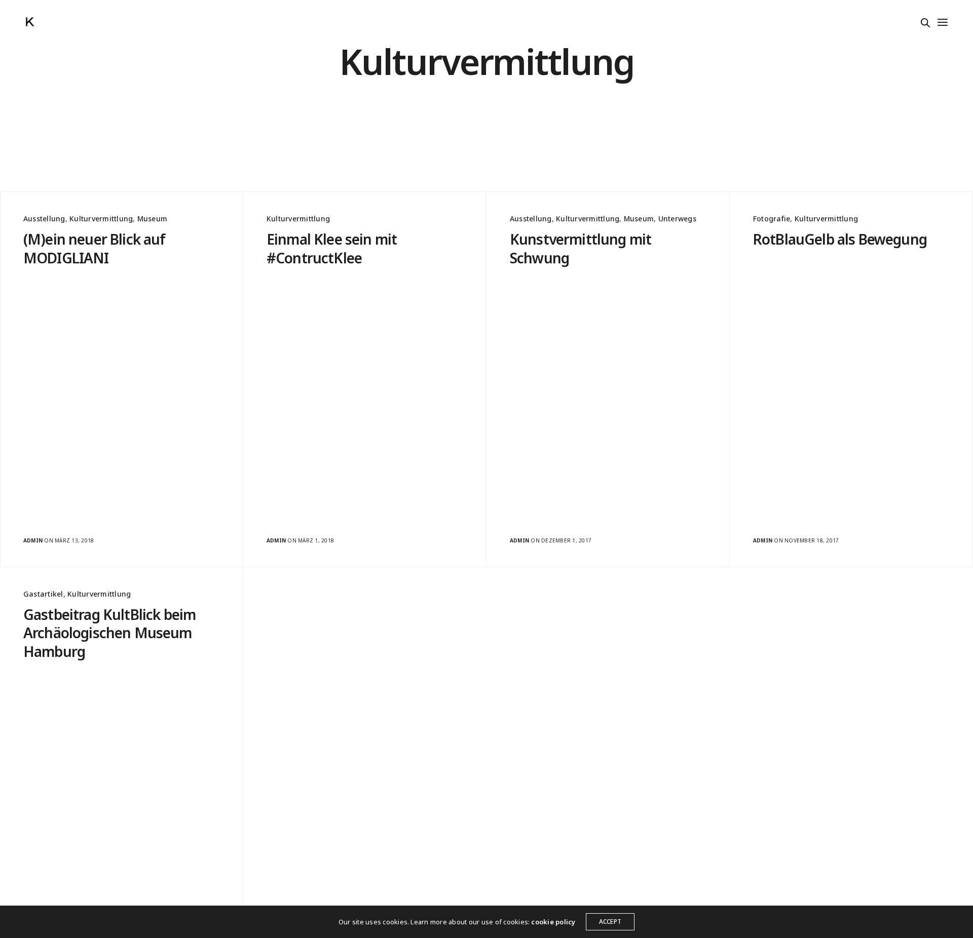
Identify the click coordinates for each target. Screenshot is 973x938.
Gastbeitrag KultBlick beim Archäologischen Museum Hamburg (109, 632)
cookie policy (553, 921)
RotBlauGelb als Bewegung (840, 239)
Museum (152, 218)
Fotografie (771, 218)
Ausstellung (44, 218)
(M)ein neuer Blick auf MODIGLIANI (94, 248)
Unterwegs (677, 218)
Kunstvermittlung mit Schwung (580, 248)
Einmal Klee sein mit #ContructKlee (332, 248)
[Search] (925, 22)
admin (33, 540)
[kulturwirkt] (29, 21)
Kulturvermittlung (101, 218)
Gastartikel (43, 594)
